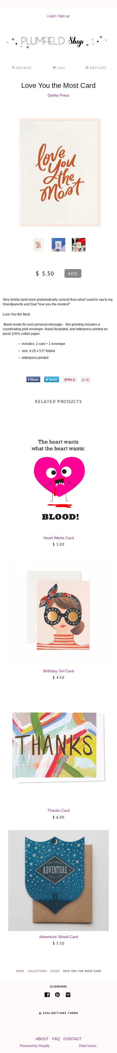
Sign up (64, 16)
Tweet (53, 379)
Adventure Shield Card (58, 937)
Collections (37, 971)
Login (51, 16)
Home (20, 971)
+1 (87, 379)
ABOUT (42, 1039)
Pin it (71, 379)
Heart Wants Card (58, 538)
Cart (58, 67)
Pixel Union (87, 1046)
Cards (54, 971)
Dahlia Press (58, 95)
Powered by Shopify (34, 1046)
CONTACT (72, 1039)
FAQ (56, 1039)
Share (34, 379)
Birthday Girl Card (58, 671)
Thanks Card (58, 810)
